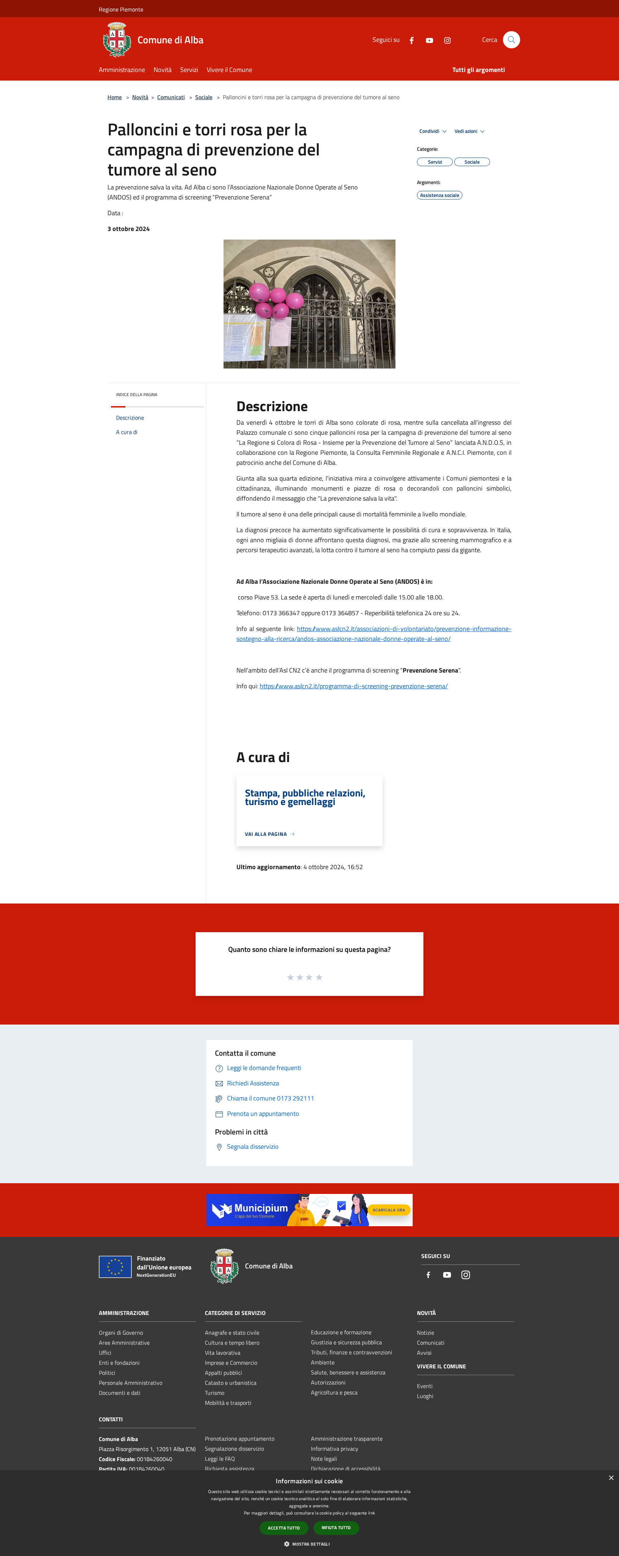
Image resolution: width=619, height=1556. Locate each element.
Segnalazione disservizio (234, 1448)
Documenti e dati (119, 1392)
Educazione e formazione (341, 1332)
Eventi (425, 1386)
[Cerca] (511, 39)
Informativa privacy (334, 1448)
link (371, 1512)
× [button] (611, 1478)
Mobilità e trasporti (228, 1402)
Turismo (214, 1392)
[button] (309, 1543)
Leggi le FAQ (220, 1458)
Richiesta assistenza (229, 1468)
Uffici (105, 1352)
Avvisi (424, 1352)
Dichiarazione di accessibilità (345, 1468)
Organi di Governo (121, 1332)
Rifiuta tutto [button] (336, 1527)
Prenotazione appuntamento (239, 1438)
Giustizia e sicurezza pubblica (346, 1342)
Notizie (425, 1332)
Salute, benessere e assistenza (348, 1372)
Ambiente (323, 1362)
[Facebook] (409, 39)
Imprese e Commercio (231, 1362)
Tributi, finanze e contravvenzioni (351, 1352)
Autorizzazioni (328, 1382)
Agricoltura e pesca (334, 1392)
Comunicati (171, 97)
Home (114, 97)
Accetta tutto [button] (284, 1527)
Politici (107, 1372)
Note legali (324, 1458)
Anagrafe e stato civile (232, 1332)
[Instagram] (444, 39)
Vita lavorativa (222, 1352)
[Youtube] (426, 39)
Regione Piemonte (121, 9)
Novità (140, 97)
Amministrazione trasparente (347, 1438)
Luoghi (425, 1396)
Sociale (203, 97)
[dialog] (309, 1513)
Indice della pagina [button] (136, 394)
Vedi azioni (466, 131)
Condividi (429, 131)
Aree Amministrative (124, 1342)
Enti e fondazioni (119, 1362)
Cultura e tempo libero (232, 1342)
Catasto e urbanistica (230, 1382)
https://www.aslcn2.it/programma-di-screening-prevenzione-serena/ (354, 686)
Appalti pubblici (223, 1372)
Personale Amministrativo (130, 1382)
